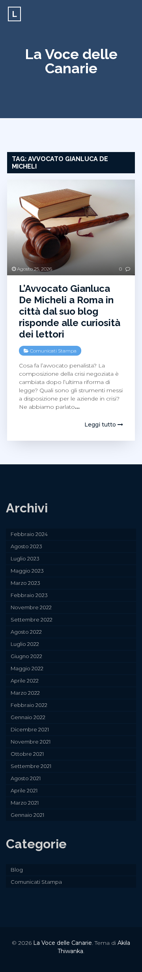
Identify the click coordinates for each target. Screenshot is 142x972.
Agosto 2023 (26, 546)
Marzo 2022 (25, 693)
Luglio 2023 (25, 558)
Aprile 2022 (25, 680)
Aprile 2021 (24, 790)
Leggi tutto (101, 424)
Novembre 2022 (31, 607)
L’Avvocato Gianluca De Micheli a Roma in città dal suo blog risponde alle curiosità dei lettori (69, 311)
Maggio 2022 (27, 668)
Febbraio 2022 (29, 705)
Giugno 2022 (26, 656)
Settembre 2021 (31, 766)
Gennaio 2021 (27, 815)
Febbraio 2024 (29, 534)
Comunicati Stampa (53, 351)
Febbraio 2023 (29, 595)
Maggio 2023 (27, 571)
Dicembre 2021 (30, 729)
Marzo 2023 (25, 583)
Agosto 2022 (26, 632)
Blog (17, 869)
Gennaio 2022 (28, 717)
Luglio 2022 (25, 644)
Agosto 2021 (26, 778)
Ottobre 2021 (27, 754)
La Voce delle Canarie (71, 61)
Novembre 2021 (30, 741)
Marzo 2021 (25, 802)
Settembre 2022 (31, 619)
